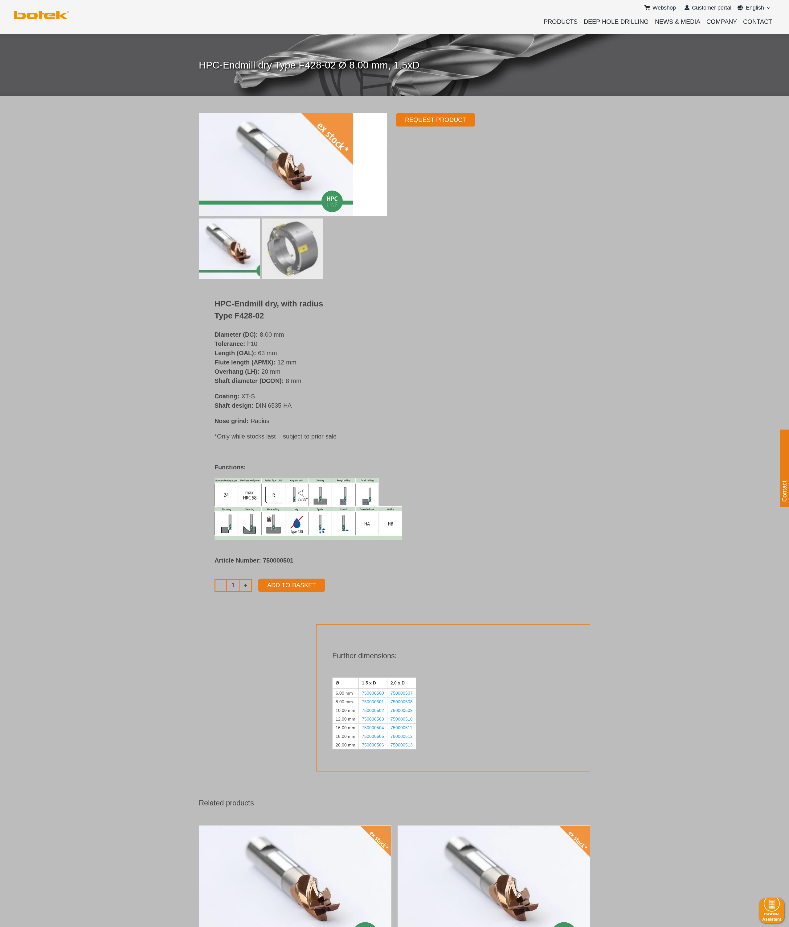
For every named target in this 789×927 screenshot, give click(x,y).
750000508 (401, 701)
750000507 (401, 693)
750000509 (401, 710)
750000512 (401, 736)
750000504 (373, 727)
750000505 (373, 736)
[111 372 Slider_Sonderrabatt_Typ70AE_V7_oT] (41, 12)
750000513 (401, 744)
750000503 (373, 719)
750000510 (401, 719)
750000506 (373, 744)
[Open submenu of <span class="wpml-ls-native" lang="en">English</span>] (767, 7)
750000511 (401, 727)
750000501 (373, 701)
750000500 (373, 693)
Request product (435, 119)
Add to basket (291, 585)
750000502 (373, 710)
